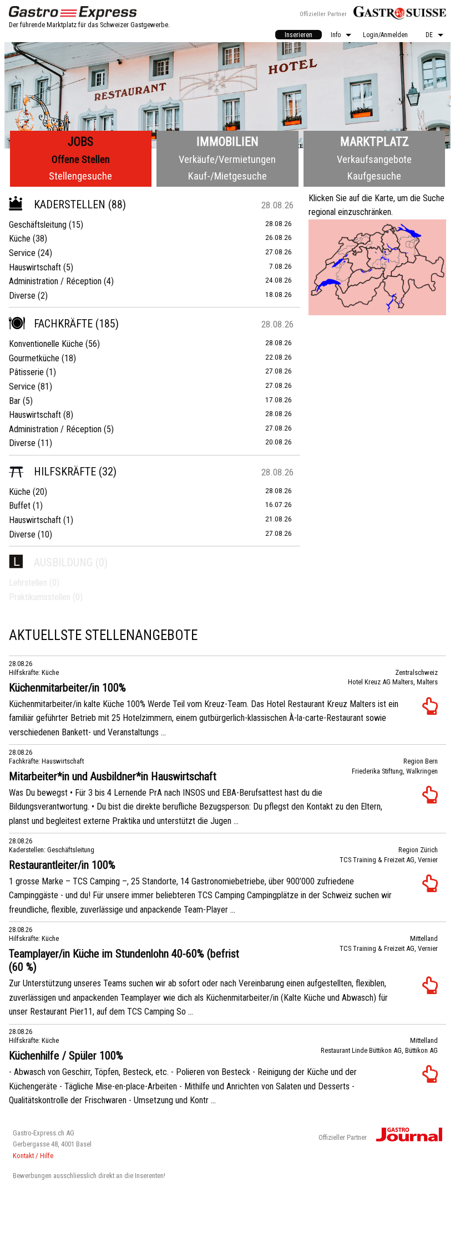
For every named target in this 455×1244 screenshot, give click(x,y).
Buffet (20, 505)
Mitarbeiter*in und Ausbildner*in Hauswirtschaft (112, 776)
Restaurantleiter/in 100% (62, 865)
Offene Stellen (81, 159)
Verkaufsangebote (374, 159)
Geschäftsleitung (38, 224)
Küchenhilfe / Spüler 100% (66, 1055)
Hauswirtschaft (35, 267)
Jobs (80, 142)
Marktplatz (374, 142)
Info (336, 35)
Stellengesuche (80, 176)
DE (429, 35)
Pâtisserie (26, 372)
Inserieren (298, 35)
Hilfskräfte (65, 471)
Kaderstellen (69, 204)
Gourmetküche (34, 358)
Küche (20, 238)
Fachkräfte (63, 323)
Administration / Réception (55, 281)
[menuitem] (298, 34)
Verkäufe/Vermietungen (227, 159)
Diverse (22, 295)
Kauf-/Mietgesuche (227, 176)
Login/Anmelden (385, 35)
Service (22, 253)
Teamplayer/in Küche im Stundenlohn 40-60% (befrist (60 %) (124, 960)
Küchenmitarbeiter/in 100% (67, 687)
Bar (15, 401)
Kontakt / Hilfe (33, 1155)
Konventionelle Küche (46, 344)
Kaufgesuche (374, 176)
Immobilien (227, 142)
